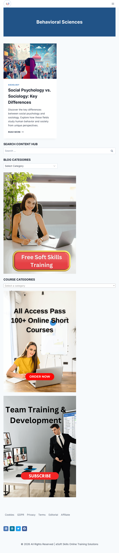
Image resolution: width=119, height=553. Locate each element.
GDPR (20, 514)
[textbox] (59, 286)
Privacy (31, 514)
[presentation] (30, 61)
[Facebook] (24, 528)
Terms (42, 514)
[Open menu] (113, 3)
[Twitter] (18, 528)
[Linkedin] (5, 528)
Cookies (9, 514)
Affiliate (65, 514)
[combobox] (59, 286)
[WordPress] (12, 528)
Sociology (13, 85)
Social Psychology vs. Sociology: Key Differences (29, 96)
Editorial (53, 514)
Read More (16, 132)
